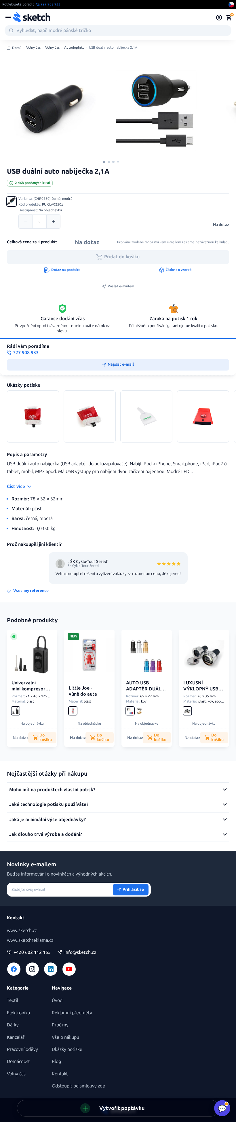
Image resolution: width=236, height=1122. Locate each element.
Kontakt (60, 1074)
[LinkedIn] (51, 969)
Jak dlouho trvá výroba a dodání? (45, 834)
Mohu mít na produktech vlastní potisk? (52, 789)
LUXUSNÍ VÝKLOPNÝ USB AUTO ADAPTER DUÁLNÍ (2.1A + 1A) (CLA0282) (200, 697)
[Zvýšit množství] (53, 221)
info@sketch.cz (80, 952)
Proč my (60, 1025)
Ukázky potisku (67, 1049)
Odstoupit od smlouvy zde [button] (78, 1086)
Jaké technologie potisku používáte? (48, 804)
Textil (12, 1000)
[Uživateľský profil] (219, 17)
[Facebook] (14, 969)
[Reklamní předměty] (8, 17)
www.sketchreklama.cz (30, 940)
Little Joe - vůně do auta (83, 691)
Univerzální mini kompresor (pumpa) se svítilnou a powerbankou (28, 694)
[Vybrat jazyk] (231, 4)
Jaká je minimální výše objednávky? (47, 819)
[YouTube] (69, 969)
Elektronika (18, 1012)
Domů (17, 48)
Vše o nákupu (65, 1037)
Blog (56, 1061)
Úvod (57, 1000)
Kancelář (15, 1037)
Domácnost (18, 1061)
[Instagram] (32, 969)
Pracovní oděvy (22, 1049)
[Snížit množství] (26, 221)
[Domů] (31, 17)
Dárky (13, 1025)
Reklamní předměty (72, 1012)
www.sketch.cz (22, 930)
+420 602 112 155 (32, 952)
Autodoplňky (74, 48)
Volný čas (33, 48)
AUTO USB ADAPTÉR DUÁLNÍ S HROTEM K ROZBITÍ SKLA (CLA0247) (146, 694)
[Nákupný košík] (228, 17)
